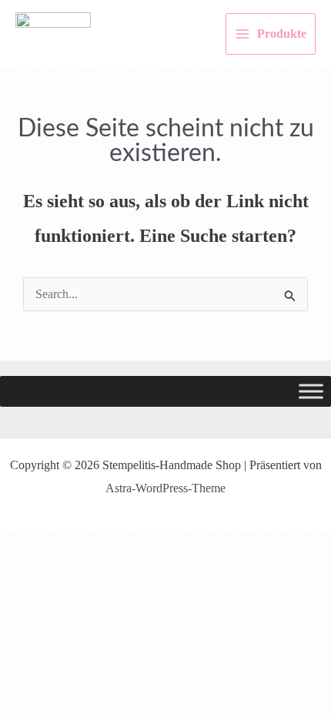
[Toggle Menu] (311, 391)
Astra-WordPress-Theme (165, 488)
